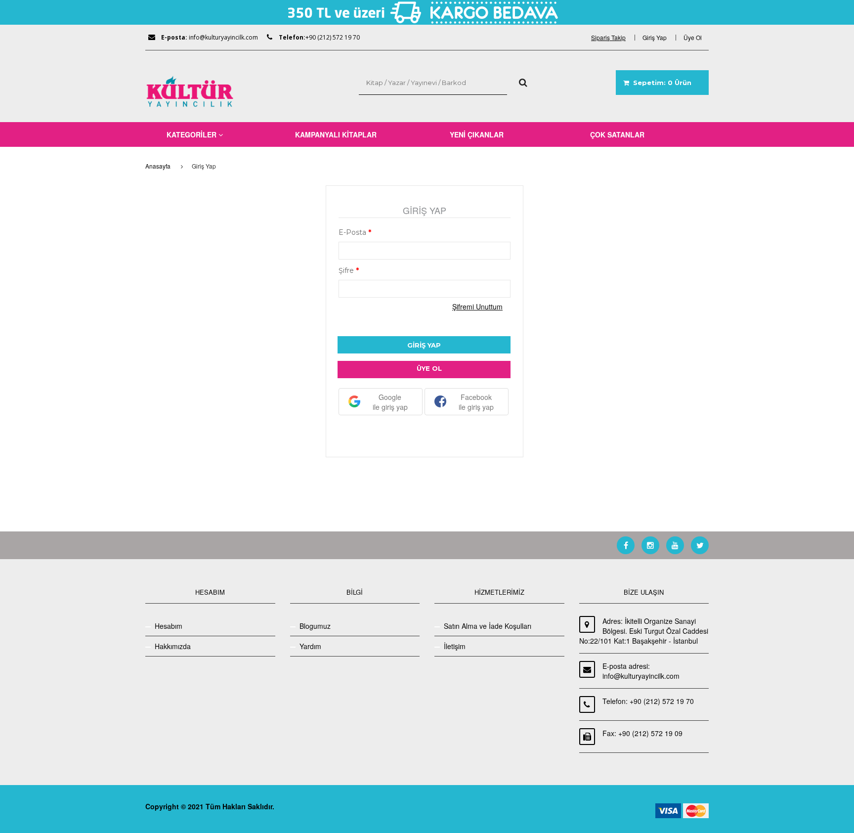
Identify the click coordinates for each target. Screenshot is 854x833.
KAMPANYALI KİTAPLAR (336, 134)
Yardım (310, 646)
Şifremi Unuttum (477, 306)
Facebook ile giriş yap (476, 402)
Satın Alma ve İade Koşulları (487, 626)
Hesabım (168, 626)
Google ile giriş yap (390, 402)
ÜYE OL (429, 368)
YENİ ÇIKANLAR (477, 134)
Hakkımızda (173, 646)
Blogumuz (315, 626)
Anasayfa (158, 166)
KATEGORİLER (192, 134)
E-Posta (355, 232)
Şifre (349, 270)
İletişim (455, 646)
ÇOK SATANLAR (617, 134)
